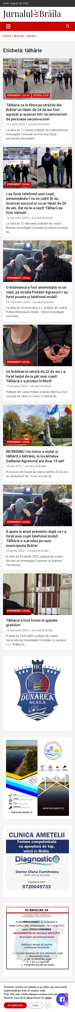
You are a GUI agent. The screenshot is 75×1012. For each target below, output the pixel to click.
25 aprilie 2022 (15, 550)
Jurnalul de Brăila (38, 124)
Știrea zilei (41, 95)
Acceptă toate (15, 1005)
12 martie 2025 (15, 124)
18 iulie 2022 (14, 466)
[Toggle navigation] (8, 26)
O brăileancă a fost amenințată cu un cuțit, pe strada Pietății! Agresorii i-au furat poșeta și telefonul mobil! (37, 292)
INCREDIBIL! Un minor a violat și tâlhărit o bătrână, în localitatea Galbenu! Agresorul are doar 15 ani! (35, 456)
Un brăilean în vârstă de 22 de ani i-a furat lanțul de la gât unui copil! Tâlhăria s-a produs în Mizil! (35, 376)
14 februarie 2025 (17, 217)
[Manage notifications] (65, 1003)
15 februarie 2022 (17, 630)
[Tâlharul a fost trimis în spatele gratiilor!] (37, 594)
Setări (35, 1005)
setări (48, 998)
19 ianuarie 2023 (16, 386)
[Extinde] (64, 833)
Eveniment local (18, 95)
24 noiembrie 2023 (18, 302)
